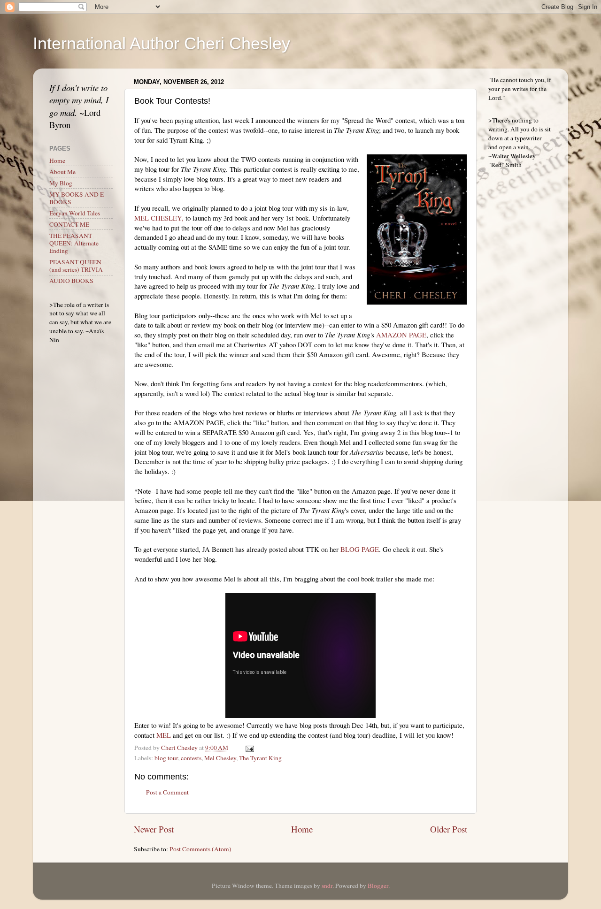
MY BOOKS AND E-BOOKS (77, 198)
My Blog (60, 183)
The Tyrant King (260, 758)
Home (302, 829)
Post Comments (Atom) (200, 849)
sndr (327, 885)
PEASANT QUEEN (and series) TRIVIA (76, 266)
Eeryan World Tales (74, 213)
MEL (163, 735)
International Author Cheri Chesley (161, 43)
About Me (62, 172)
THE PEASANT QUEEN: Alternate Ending (74, 243)
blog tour (166, 758)
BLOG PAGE (359, 549)
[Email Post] (248, 747)
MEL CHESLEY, (159, 217)
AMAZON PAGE (401, 334)
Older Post (448, 829)
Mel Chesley (220, 758)
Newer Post (154, 829)
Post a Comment (167, 792)
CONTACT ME (69, 224)
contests (191, 758)
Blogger (378, 885)
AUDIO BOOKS (71, 280)
